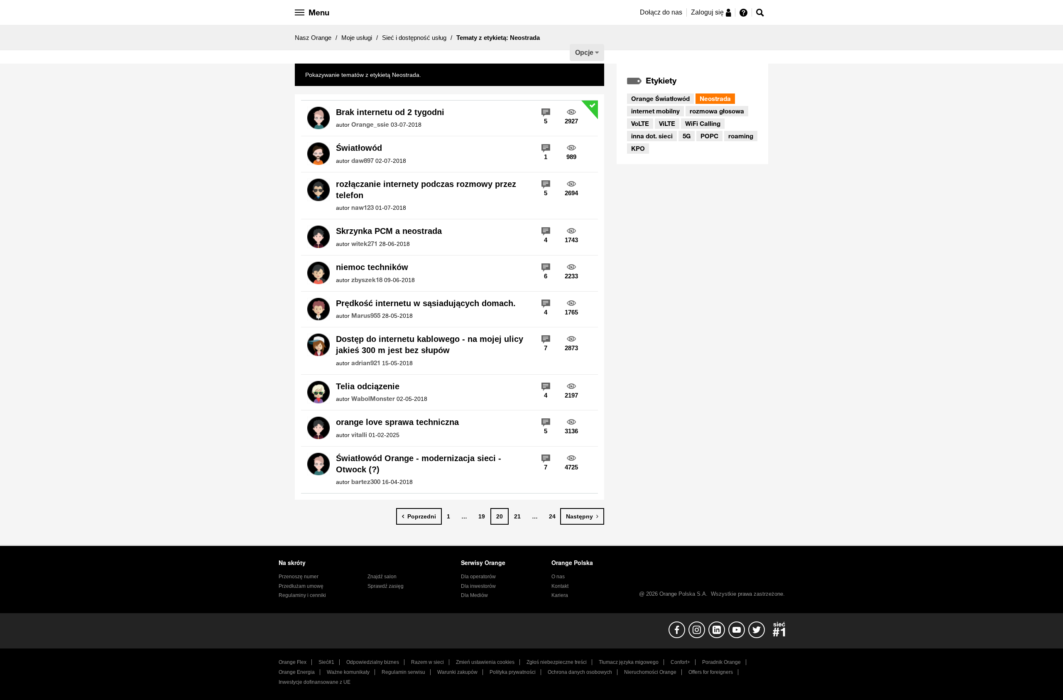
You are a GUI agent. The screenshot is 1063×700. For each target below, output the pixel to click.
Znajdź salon (382, 577)
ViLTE (667, 123)
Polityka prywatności (513, 672)
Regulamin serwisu (403, 672)
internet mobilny (655, 111)
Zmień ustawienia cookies (485, 662)
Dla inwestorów (478, 586)
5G (687, 136)
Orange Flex (292, 662)
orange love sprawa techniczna (397, 422)
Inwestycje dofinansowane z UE (314, 682)
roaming (740, 136)
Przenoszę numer (298, 577)
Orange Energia (297, 672)
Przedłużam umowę (301, 586)
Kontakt (559, 586)
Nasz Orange (313, 37)
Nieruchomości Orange (650, 672)
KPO (638, 148)
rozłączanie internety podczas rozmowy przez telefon (426, 189)
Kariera (559, 595)
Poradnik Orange (721, 662)
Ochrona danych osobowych (580, 672)
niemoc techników (372, 267)
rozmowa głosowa (717, 111)
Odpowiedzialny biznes (372, 662)
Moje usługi (356, 37)
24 (552, 516)
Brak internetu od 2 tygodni (390, 112)
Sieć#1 (326, 662)
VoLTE (640, 123)
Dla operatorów (478, 577)
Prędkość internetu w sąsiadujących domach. (426, 303)
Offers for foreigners (710, 672)
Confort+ (680, 662)
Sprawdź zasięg (385, 586)
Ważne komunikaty (348, 672)
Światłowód (359, 147)
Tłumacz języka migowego (629, 662)
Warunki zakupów (457, 672)
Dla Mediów (474, 595)
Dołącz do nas (661, 12)
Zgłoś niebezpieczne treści (557, 662)
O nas (558, 577)
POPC (709, 136)
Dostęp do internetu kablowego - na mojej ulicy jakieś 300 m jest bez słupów (429, 344)
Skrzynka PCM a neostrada (389, 231)
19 (481, 516)
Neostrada (715, 98)
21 (517, 516)
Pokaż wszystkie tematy (454, 74)
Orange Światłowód (660, 98)
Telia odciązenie (367, 386)
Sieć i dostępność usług (414, 37)
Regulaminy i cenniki (302, 595)
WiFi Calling (702, 123)
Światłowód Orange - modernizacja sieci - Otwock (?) (418, 464)
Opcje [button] (584, 52)
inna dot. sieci (652, 136)
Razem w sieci (427, 662)
